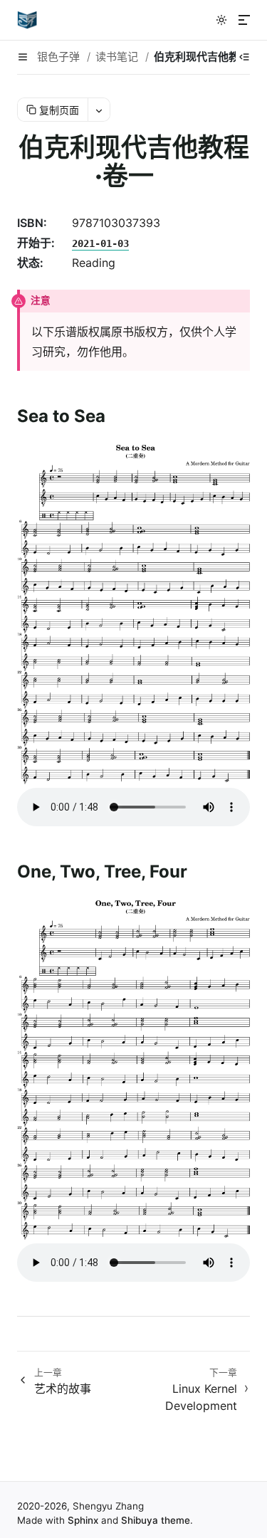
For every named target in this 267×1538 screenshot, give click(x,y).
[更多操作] (99, 109)
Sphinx (83, 1520)
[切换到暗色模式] (221, 20)
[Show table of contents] (244, 57)
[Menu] (244, 20)
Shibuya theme (155, 1520)
